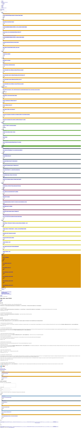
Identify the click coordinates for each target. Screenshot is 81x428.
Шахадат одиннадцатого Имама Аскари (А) (10, 100)
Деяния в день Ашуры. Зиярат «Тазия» (9, 131)
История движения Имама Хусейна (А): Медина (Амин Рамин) (13, 15)
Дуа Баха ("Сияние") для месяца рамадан (9, 125)
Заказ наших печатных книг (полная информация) (11, 246)
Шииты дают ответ (4, 7)
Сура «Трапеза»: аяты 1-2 (4, 377)
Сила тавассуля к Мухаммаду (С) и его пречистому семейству (12, 150)
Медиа (3, 91)
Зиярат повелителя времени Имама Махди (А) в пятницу (12, 142)
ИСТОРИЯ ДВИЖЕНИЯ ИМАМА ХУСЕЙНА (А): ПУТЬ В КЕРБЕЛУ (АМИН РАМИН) (15, 26)
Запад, (12, 426)
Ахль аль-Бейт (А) (7, 421)
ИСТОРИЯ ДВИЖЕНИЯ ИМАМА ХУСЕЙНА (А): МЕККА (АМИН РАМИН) (13, 37)
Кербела (33, 426)
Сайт (0, 390)
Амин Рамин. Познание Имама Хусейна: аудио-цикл (11, 47)
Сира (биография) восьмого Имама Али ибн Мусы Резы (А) (12, 79)
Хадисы (3, 152)
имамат (48, 426)
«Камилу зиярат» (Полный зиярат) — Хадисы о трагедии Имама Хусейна (14, 228)
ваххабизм (45, 426)
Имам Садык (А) (25, 426)
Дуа (3, 4)
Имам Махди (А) (19, 426)
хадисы (57, 426)
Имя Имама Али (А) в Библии (7, 206)
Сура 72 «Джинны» (6, 257)
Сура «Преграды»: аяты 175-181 (8, 280)
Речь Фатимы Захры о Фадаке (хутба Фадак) (10, 174)
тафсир (1, 367)
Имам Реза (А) (22, 426)
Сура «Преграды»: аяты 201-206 (8, 271)
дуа (46, 426)
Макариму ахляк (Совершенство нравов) (9, 233)
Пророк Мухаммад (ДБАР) (39, 426)
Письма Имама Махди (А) (7, 155)
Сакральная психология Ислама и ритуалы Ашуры (11, 42)
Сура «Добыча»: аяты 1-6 (7, 267)
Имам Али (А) (15, 421)
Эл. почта (1, 389)
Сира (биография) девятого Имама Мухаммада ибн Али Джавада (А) (14, 75)
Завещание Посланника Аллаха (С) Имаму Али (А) (11, 165)
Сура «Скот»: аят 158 (2, 368)
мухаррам (52, 426)
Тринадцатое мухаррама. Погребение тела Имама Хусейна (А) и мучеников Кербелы (16, 114)
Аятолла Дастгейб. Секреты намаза (8, 237)
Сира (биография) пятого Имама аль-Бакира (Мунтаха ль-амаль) (13, 69)
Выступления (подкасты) (5, 2)
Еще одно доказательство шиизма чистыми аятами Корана (12, 216)
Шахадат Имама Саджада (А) (7, 104)
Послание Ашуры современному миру (9, 64)
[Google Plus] (4, 366)
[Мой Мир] (3, 366)
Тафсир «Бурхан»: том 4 (6, 241)
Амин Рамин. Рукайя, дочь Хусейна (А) (9, 109)
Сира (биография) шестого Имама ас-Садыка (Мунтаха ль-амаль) (13, 83)
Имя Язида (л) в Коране (6, 60)
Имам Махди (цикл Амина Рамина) (8, 21)
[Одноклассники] (2, 366)
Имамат (3, 5)
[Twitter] (1, 366)
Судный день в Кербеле (6, 53)
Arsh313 (2, 427)
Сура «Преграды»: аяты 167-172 (8, 285)
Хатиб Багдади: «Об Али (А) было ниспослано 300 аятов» (12, 185)
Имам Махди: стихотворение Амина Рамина (10, 95)
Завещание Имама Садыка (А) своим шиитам (10, 160)
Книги (2, 6)
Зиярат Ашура (5, 137)
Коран (35, 426)
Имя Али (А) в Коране (6, 196)
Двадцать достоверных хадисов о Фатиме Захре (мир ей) (12, 179)
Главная (1, 295)
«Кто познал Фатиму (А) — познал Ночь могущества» (11, 169)
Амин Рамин (2, 421)
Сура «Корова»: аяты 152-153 (5, 373)
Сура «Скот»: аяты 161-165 (3, 369)
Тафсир (2, 254)
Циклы (2, 12)
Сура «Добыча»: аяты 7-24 (7, 263)
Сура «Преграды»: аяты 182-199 (8, 276)
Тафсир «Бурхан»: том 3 (6, 251)
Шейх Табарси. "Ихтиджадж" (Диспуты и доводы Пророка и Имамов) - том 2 (15, 222)
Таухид (43, 426)
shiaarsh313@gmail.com (11, 427)
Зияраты (4, 3)
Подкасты (6, 91)
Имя (1, 388)
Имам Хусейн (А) (29, 421)
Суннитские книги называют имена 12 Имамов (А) (11, 211)
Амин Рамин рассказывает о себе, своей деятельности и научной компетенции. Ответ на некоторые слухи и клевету (21, 89)
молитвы (50, 426)
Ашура (11, 426)
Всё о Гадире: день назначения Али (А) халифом (10, 191)
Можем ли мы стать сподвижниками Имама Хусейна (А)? (12, 32)
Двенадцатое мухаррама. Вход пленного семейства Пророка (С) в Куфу (14, 119)
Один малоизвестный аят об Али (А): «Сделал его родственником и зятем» (15, 201)
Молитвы (3, 122)
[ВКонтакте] (0, 366)
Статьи (2, 1)
